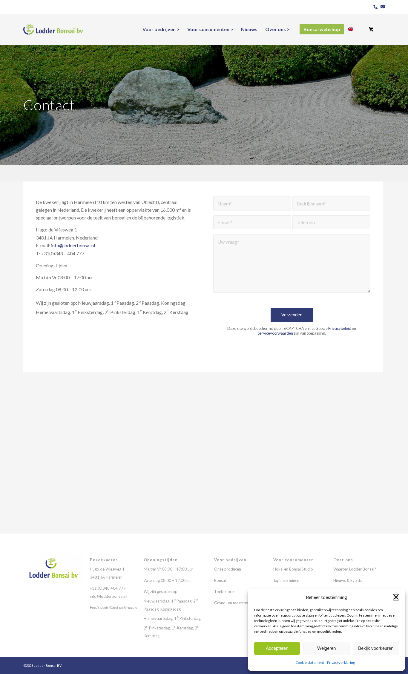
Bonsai (220, 580)
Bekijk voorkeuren (375, 648)
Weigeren (326, 648)
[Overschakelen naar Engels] (350, 29)
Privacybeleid (339, 328)
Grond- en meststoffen (234, 602)
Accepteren (277, 648)
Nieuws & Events (347, 580)
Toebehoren (225, 591)
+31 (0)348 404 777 (108, 588)
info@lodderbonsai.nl (73, 245)
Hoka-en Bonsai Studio (293, 569)
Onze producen (227, 569)
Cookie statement (309, 662)
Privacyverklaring (341, 662)
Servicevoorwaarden (275, 333)
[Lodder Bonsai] (53, 29)
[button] (396, 597)
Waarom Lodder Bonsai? (354, 569)
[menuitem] (161, 29)
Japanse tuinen (286, 580)
